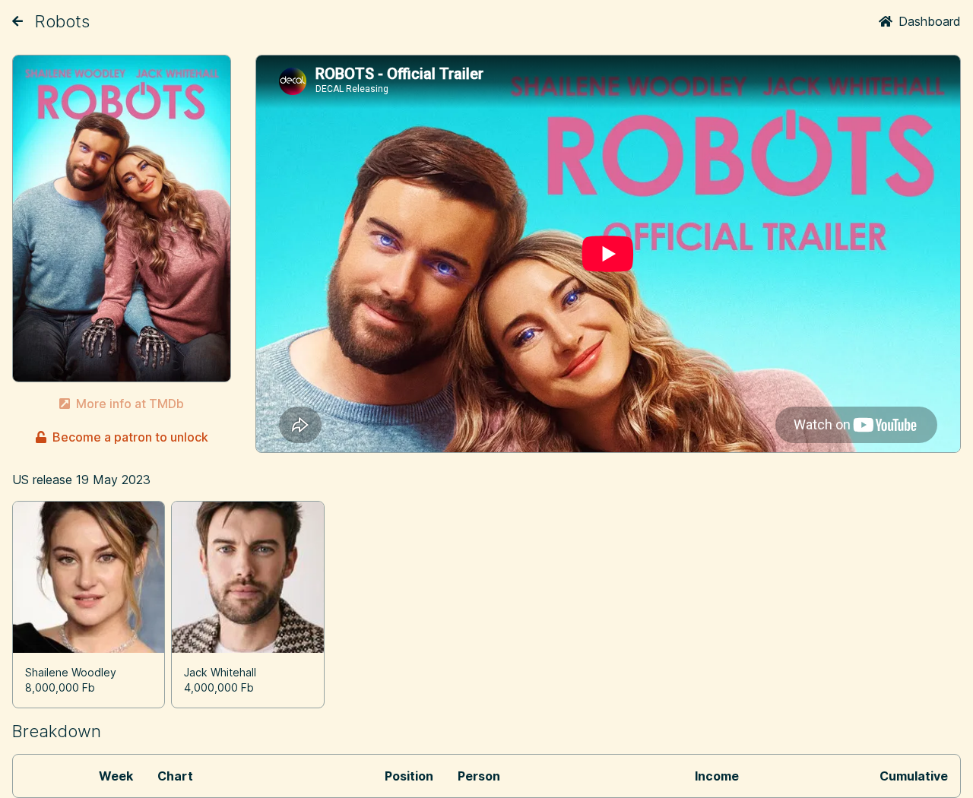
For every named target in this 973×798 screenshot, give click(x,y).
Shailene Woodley (70, 672)
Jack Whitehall (220, 672)
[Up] (17, 21)
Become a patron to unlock (130, 437)
